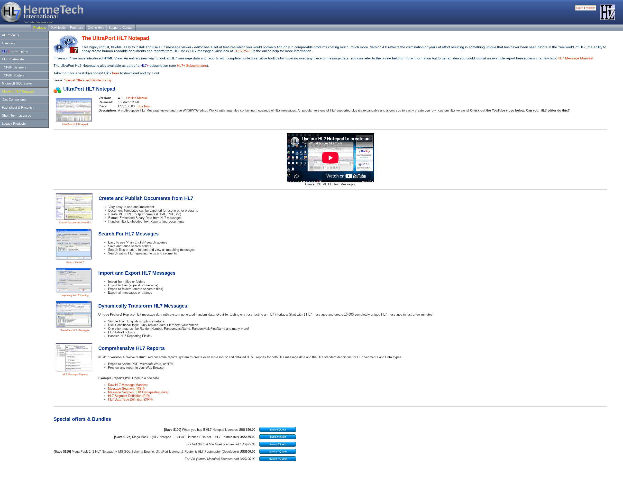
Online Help (96, 27)
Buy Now (143, 106)
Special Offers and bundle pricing (87, 80)
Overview (8, 43)
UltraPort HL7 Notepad (18, 91)
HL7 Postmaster (13, 59)
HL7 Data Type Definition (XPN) (130, 399)
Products (39, 27)
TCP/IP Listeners (14, 67)
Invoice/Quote (277, 429)
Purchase (76, 27)
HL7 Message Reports (75, 374)
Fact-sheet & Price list (18, 107)
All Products (10, 35)
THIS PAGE (243, 51)
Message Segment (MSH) (126, 388)
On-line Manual (136, 98)
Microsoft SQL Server (17, 83)
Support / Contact (121, 27)
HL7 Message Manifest (575, 58)
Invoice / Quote (278, 451)
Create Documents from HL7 (75, 222)
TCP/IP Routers (13, 75)
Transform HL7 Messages (75, 330)
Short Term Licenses (16, 115)
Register (590, 7)
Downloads (58, 27)
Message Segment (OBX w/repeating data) (138, 392)
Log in (579, 7)
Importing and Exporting (75, 295)
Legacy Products (14, 123)
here (115, 73)
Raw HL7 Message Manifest (128, 385)
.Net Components (14, 99)
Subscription (15, 51)
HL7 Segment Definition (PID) (129, 396)
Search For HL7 (75, 262)
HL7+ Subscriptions (192, 65)
